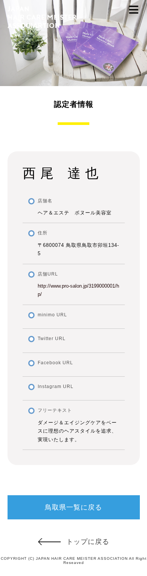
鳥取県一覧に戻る (73, 507)
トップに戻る (87, 541)
